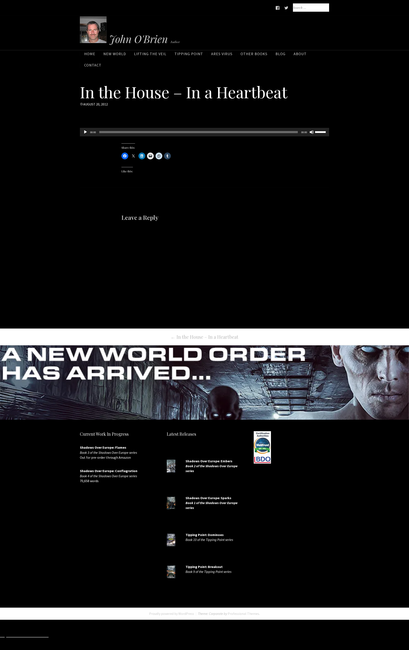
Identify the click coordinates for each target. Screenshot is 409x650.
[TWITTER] (286, 8)
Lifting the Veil (150, 53)
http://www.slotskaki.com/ (108, 635)
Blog (280, 53)
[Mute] (312, 132)
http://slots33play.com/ (205, 635)
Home (89, 53)
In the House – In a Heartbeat (204, 337)
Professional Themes (243, 613)
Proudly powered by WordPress (171, 613)
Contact (92, 65)
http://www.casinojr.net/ (287, 635)
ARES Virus (221, 53)
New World (114, 53)
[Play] (85, 132)
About (300, 53)
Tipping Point (188, 53)
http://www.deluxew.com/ (159, 635)
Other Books (254, 53)
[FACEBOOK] (277, 8)
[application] (204, 132)
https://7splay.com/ (246, 635)
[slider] (321, 131)
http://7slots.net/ (67, 635)
